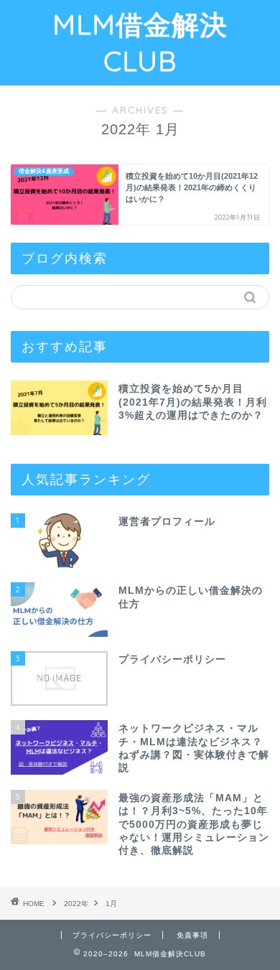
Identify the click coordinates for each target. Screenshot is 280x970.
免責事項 (192, 935)
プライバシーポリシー (112, 935)
